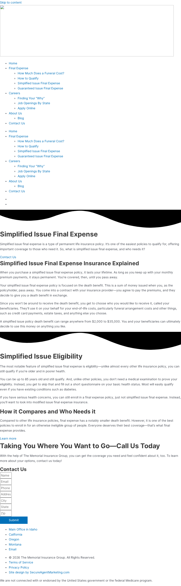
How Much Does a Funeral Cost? (41, 73)
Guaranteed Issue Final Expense (40, 88)
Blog (21, 118)
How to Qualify (28, 78)
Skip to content (11, 2)
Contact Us (17, 123)
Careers (14, 93)
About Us (15, 113)
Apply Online (26, 108)
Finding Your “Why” (31, 98)
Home (13, 63)
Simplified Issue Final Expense (39, 83)
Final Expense (18, 68)
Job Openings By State (34, 103)
